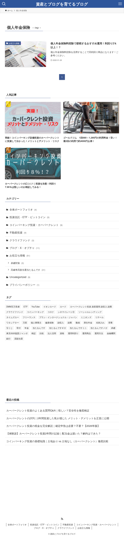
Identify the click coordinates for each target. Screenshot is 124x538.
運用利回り (73, 333)
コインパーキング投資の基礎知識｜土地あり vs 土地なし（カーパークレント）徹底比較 (57, 441)
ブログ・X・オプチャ (25, 248)
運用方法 (99, 333)
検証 (33, 333)
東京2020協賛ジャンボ (17, 333)
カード (63, 306)
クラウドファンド (22, 240)
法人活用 (52, 333)
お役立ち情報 (20, 255)
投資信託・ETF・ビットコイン (29, 217)
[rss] (62, 518)
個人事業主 (36, 322)
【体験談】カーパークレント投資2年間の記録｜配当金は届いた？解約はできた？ (53, 433)
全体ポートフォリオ (23, 209)
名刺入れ (100, 322)
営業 (110, 322)
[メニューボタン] (120, 4)
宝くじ (9, 327)
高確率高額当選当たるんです (28, 269)
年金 (27, 327)
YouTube (35, 306)
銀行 (8, 338)
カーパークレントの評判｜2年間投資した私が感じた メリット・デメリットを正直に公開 (57, 418)
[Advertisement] (62, 368)
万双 (25, 322)
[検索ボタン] (4, 4)
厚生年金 (88, 322)
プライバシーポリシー (24, 285)
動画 (78, 322)
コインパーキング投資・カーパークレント (36, 225)
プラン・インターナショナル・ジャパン (58, 317)
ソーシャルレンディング (90, 311)
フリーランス (29, 317)
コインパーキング (35, 311)
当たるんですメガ (98, 327)
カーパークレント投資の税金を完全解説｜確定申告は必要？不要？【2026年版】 (53, 426)
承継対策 (17, 263)
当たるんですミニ (78, 327)
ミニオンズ (86, 317)
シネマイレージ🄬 (66, 311)
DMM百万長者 (13, 306)
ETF (26, 306)
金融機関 (111, 333)
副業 (70, 322)
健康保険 (49, 322)
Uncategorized (20, 277)
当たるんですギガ (57, 327)
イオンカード (49, 306)
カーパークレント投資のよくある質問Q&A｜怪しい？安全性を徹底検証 (47, 410)
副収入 (60, 322)
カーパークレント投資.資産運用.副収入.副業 (91, 306)
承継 (113, 327)
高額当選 (18, 338)
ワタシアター (12, 322)
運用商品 (86, 333)
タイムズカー (12, 317)
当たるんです (39, 327)
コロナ (51, 311)
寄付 (18, 327)
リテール (99, 317)
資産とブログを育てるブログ (62, 4)
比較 (42, 333)
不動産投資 (18, 232)
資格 (62, 333)
